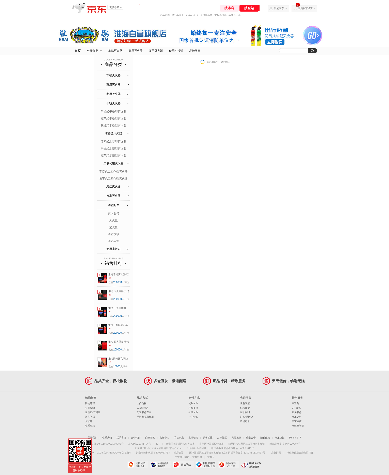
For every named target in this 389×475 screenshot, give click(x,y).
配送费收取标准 (145, 416)
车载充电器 (235, 15)
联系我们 (107, 437)
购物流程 (90, 403)
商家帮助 (150, 437)
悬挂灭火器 (113, 186)
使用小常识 (176, 50)
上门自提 (141, 403)
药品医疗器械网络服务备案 (180, 443)
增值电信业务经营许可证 (300, 452)
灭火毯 (113, 220)
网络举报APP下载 (228, 464)
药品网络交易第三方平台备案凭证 (246, 443)
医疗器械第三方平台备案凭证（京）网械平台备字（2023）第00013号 (227, 452)
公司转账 (193, 416)
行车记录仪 (192, 15)
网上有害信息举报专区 (206, 464)
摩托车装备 (178, 15)
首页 (78, 50)
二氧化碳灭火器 (113, 163)
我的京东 (279, 8)
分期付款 (193, 412)
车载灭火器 (115, 50)
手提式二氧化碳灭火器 (113, 171)
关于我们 (92, 437)
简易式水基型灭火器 (113, 141)
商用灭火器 (156, 50)
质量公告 (251, 437)
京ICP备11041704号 (139, 443)
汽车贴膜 (165, 15)
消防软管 (113, 241)
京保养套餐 (206, 15)
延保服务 (296, 412)
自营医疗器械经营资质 (211, 443)
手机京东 (179, 437)
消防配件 (113, 205)
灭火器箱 (113, 213)
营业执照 (276, 452)
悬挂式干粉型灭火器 (113, 125)
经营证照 (178, 452)
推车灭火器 (113, 195)
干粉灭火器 (113, 103)
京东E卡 (296, 416)
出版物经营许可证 (196, 448)
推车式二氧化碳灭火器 (113, 178)
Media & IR (295, 437)
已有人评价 (118, 282)
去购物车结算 (305, 8)
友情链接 (193, 437)
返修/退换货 (246, 416)
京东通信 (296, 421)
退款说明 (245, 412)
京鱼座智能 (298, 425)
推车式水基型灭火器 (113, 155)
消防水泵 (113, 234)
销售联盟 (208, 437)
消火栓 (113, 227)
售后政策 (245, 403)
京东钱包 (197, 457)
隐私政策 (265, 437)
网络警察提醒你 (160, 464)
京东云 (211, 457)
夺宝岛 (295, 403)
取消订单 (245, 421)
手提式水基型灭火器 (113, 148)
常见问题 (90, 416)
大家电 (88, 421)
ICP (158, 443)
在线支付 (193, 407)
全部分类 (92, 50)
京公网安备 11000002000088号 (106, 443)
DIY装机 (296, 407)
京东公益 (279, 437)
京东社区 (222, 437)
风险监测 (236, 437)
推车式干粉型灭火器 (113, 118)
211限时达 (142, 407)
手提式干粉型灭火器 (113, 111)
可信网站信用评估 (137, 464)
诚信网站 (183, 464)
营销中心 (164, 437)
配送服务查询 (144, 412)
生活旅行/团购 (92, 412)
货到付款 (193, 403)
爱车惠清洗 (220, 15)
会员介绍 (90, 407)
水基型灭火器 (113, 133)
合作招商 (136, 437)
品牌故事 (195, 50)
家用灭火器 (135, 50)
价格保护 (245, 407)
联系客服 (90, 425)
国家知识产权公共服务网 (251, 464)
